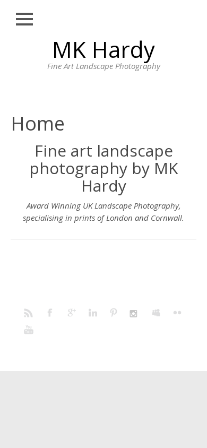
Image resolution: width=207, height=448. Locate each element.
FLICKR (178, 312)
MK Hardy (103, 49)
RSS (29, 312)
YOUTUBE (29, 329)
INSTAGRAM (135, 312)
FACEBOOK (50, 312)
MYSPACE (157, 312)
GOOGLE (72, 312)
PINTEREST (114, 312)
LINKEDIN (93, 312)
